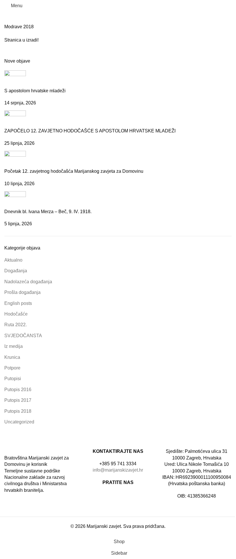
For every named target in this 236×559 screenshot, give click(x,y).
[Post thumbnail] (15, 78)
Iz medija (13, 346)
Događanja (15, 270)
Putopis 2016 (17, 389)
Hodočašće (16, 314)
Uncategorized (19, 421)
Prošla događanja (22, 292)
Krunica (12, 357)
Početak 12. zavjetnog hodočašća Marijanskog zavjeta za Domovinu (73, 171)
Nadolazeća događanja (28, 281)
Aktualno (13, 260)
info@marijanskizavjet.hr (118, 470)
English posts (18, 303)
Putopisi (12, 378)
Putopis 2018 (17, 411)
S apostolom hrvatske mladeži (35, 90)
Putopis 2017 (17, 400)
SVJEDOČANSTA (23, 335)
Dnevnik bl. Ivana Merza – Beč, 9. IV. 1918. (48, 211)
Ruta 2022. (15, 324)
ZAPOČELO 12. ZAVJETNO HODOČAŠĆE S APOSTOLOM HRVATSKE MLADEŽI (90, 130)
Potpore (12, 367)
